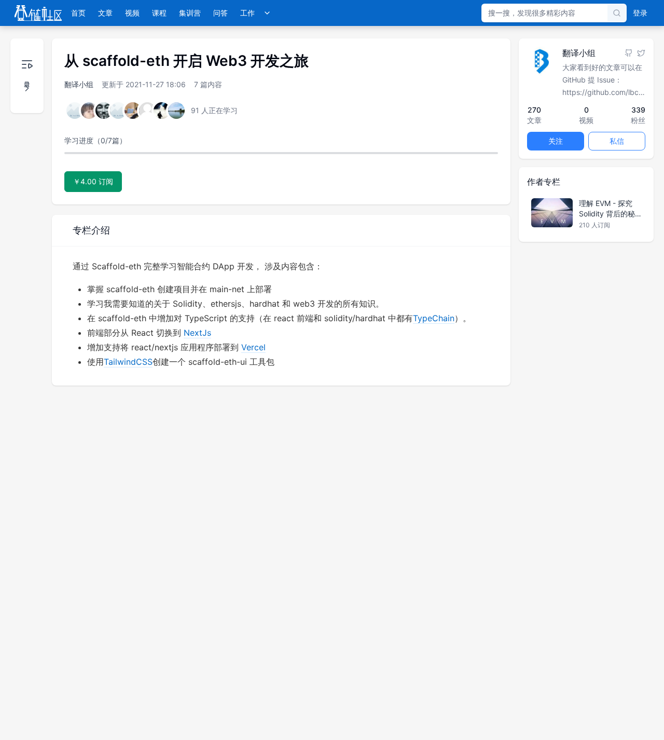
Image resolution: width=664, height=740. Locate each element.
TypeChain (433, 318)
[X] (641, 53)
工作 (247, 12)
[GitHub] (629, 53)
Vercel (253, 347)
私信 (617, 140)
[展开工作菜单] (267, 13)
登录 (640, 12)
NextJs (197, 332)
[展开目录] (27, 75)
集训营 (190, 12)
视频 (132, 12)
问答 (220, 12)
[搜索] (616, 13)
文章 (105, 12)
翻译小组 (78, 84)
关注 (555, 140)
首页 (78, 12)
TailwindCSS (128, 362)
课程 (159, 12)
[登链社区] (38, 13)
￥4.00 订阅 (93, 181)
